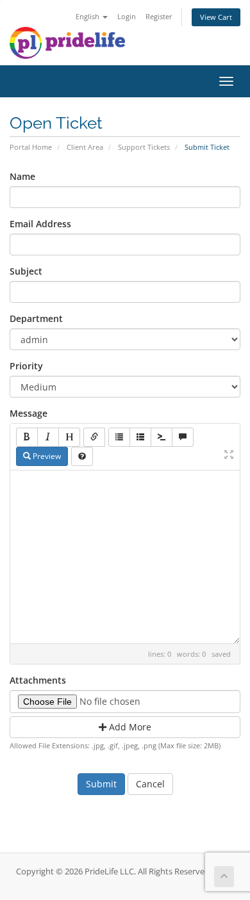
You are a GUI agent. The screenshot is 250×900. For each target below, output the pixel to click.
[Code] (161, 437)
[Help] (82, 456)
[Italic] (48, 437)
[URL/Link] (94, 437)
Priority (26, 366)
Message (28, 413)
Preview (46, 456)
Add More (128, 727)
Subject (26, 271)
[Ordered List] (140, 437)
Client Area (85, 147)
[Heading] (69, 437)
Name (22, 176)
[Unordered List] (119, 437)
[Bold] (27, 437)
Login (126, 16)
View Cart (216, 17)
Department (36, 318)
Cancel (150, 784)
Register (159, 16)
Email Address (40, 224)
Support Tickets (144, 147)
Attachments (38, 680)
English (88, 16)
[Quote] (183, 437)
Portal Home (31, 147)
